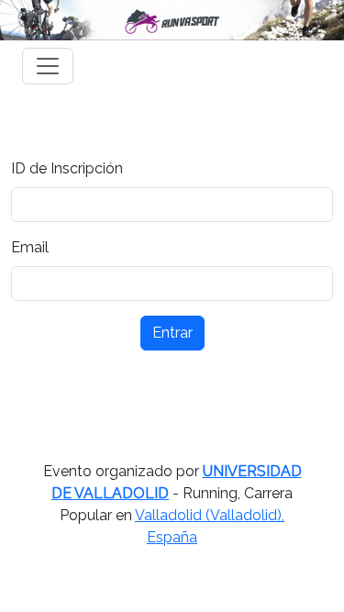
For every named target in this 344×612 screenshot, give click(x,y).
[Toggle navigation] (47, 66)
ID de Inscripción (67, 168)
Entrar (172, 332)
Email (30, 247)
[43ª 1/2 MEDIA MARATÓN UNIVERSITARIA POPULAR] (172, 20)
